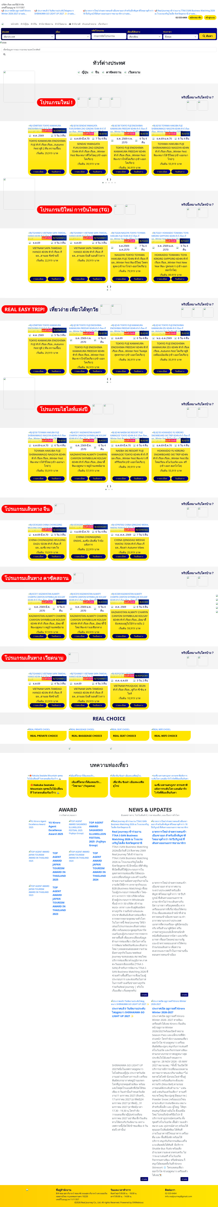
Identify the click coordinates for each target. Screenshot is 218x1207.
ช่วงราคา (167, 31)
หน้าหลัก (15, 24)
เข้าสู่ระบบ (210, 17)
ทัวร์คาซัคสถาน (46, 24)
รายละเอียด (38, 171)
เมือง (58, 31)
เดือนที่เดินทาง (133, 31)
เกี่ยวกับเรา (103, 24)
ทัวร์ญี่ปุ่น (25, 24)
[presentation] (107, 179)
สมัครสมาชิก (195, 17)
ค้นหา (209, 36)
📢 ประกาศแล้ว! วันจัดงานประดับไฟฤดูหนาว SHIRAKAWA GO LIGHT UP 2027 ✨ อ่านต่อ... (54, 12)
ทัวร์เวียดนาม (61, 24)
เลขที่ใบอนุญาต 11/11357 (67, 1199)
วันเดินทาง (56, 171)
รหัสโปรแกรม (98, 30)
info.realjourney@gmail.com (178, 1196)
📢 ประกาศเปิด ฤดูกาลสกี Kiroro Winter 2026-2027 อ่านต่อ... (16, 12)
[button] (102, 182)
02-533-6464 (181, 17)
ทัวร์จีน (34, 24)
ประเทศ (5, 31)
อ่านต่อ (144, 994)
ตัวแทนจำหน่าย (89, 24)
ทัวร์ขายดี (75, 24)
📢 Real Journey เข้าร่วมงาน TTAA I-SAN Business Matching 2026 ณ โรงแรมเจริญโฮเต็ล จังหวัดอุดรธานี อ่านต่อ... (185, 12)
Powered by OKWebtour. (132, 1202)
